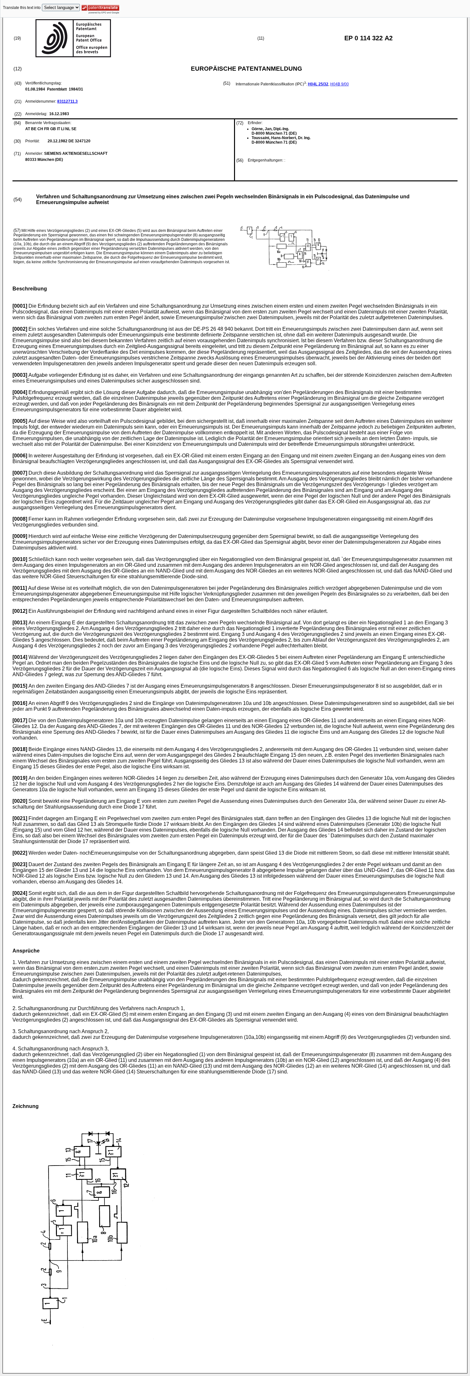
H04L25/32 (318, 84)
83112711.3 (67, 101)
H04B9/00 (339, 84)
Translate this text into (22, 7)
